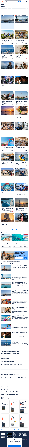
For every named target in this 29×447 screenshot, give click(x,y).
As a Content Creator (24, 434)
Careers (20, 434)
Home (2, 429)
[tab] (5, 384)
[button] (7, 22)
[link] (7, 22)
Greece (4, 429)
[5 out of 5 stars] (5, 403)
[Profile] (27, 1)
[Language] (23, 1)
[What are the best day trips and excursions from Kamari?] (27, 364)
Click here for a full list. (15, 391)
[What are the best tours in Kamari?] (27, 361)
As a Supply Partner (24, 433)
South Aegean (8, 429)
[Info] (4, 13)
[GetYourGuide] (2, 1)
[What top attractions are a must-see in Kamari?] (27, 353)
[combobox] (11, 1)
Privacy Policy (14, 435)
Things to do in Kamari (13, 429)
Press (19, 436)
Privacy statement (18, 261)
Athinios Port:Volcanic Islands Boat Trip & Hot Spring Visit (23, 416)
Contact (14, 433)
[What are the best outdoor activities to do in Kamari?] (27, 371)
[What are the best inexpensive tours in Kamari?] (27, 374)
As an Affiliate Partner (24, 435)
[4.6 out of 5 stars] (3, 398)
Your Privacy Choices (15, 436)
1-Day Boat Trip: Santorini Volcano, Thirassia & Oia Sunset (5, 402)
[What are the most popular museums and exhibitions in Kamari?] (27, 378)
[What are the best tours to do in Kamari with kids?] (27, 368)
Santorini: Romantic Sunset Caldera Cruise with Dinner (14, 401)
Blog (19, 435)
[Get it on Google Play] (9, 434)
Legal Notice (14, 434)
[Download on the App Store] (9, 437)
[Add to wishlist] (13, 15)
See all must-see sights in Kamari (5, 358)
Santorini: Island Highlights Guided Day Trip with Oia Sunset (14, 416)
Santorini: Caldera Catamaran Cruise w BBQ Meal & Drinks (23, 402)
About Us (20, 433)
